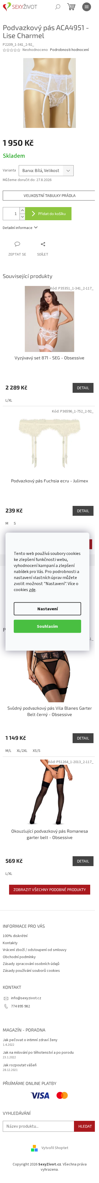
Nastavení (47, 609)
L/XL (9, 400)
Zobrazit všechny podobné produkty (49, 889)
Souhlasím (47, 626)
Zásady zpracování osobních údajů (31, 964)
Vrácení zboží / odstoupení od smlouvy (35, 950)
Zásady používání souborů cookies (31, 970)
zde (32, 589)
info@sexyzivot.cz (26, 998)
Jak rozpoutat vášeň (20, 1065)
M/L (8, 751)
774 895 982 (20, 1006)
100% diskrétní (15, 936)
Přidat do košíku (52, 213)
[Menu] (86, 6)
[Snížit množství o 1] (22, 217)
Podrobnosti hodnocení (69, 50)
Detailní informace (17, 228)
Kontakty (10, 943)
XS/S (36, 751)
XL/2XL (22, 751)
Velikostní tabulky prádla (50, 195)
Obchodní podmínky (19, 957)
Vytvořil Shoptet (55, 1148)
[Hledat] (57, 6)
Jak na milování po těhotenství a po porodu (38, 1052)
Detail (83, 387)
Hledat (85, 1126)
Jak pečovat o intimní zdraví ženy (30, 1040)
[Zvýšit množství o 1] (22, 210)
